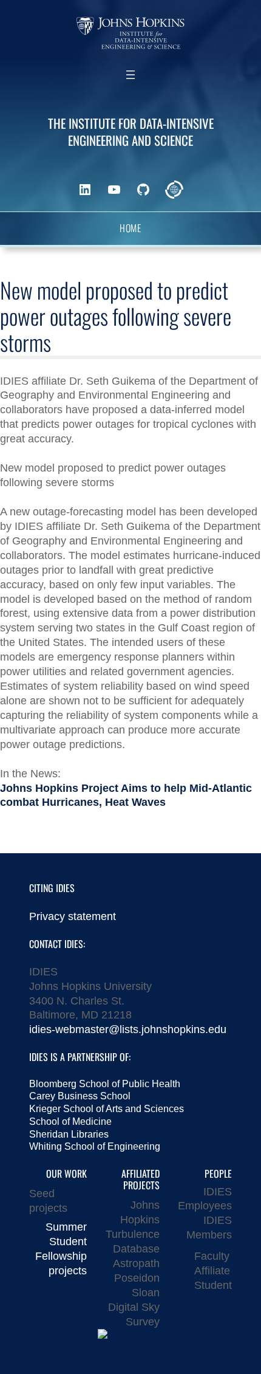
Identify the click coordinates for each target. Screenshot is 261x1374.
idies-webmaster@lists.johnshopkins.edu (127, 1029)
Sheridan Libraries (69, 1134)
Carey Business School (79, 1096)
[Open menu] (130, 74)
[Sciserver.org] (174, 189)
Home (130, 228)
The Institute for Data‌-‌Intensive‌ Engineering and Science (131, 131)
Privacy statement (72, 916)
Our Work (66, 1173)
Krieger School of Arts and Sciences (106, 1109)
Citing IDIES (52, 888)
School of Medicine (70, 1121)
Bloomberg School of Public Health (104, 1084)
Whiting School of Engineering (94, 1146)
